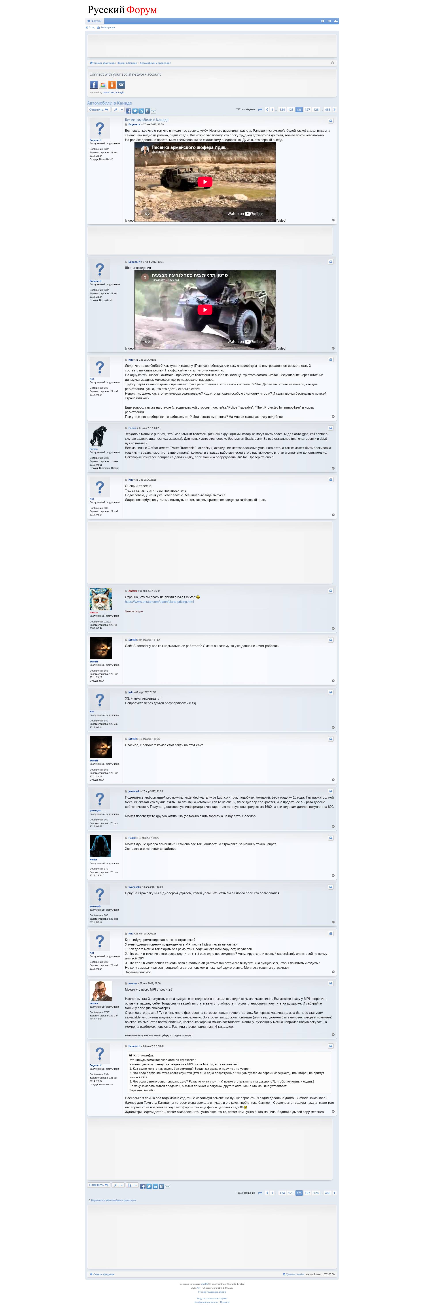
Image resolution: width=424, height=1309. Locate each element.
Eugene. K (96, 140)
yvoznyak (95, 810)
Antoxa (94, 612)
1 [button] (272, 109)
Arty (199, 1288)
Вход (91, 27)
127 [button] (307, 109)
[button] (260, 109)
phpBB (204, 1284)
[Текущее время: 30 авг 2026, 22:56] (332, 63)
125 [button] (290, 109)
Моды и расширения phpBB (212, 1298)
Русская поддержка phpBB (212, 1292)
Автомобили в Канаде (109, 103)
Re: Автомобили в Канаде (146, 120)
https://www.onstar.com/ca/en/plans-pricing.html (159, 601)
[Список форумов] (121, 9)
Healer (93, 859)
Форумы (96, 21)
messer (94, 1003)
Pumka (94, 449)
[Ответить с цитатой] (331, 121)
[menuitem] (322, 21)
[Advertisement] (212, 45)
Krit (92, 379)
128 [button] (316, 109)
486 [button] (327, 109)
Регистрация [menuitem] (336, 21)
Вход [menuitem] (330, 21)
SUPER (94, 661)
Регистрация (108, 27)
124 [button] (282, 109)
